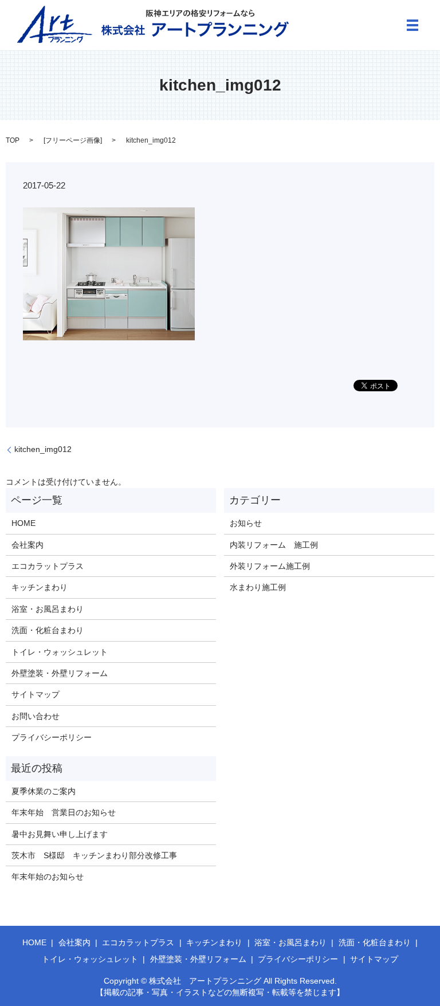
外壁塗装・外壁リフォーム (59, 673)
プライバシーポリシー (51, 737)
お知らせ (246, 523)
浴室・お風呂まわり (47, 609)
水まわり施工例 (258, 587)
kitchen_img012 (43, 449)
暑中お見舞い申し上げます (59, 834)
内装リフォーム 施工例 (274, 544)
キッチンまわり (39, 587)
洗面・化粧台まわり (47, 630)
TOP (12, 140)
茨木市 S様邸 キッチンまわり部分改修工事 (94, 855)
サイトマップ (35, 694)
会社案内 (27, 544)
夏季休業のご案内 (43, 791)
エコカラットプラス (47, 566)
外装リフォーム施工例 (270, 566)
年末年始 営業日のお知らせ (63, 812)
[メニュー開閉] (412, 25)
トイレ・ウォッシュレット (59, 652)
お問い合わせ (35, 716)
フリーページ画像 (72, 140)
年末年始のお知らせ (47, 876)
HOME (23, 523)
